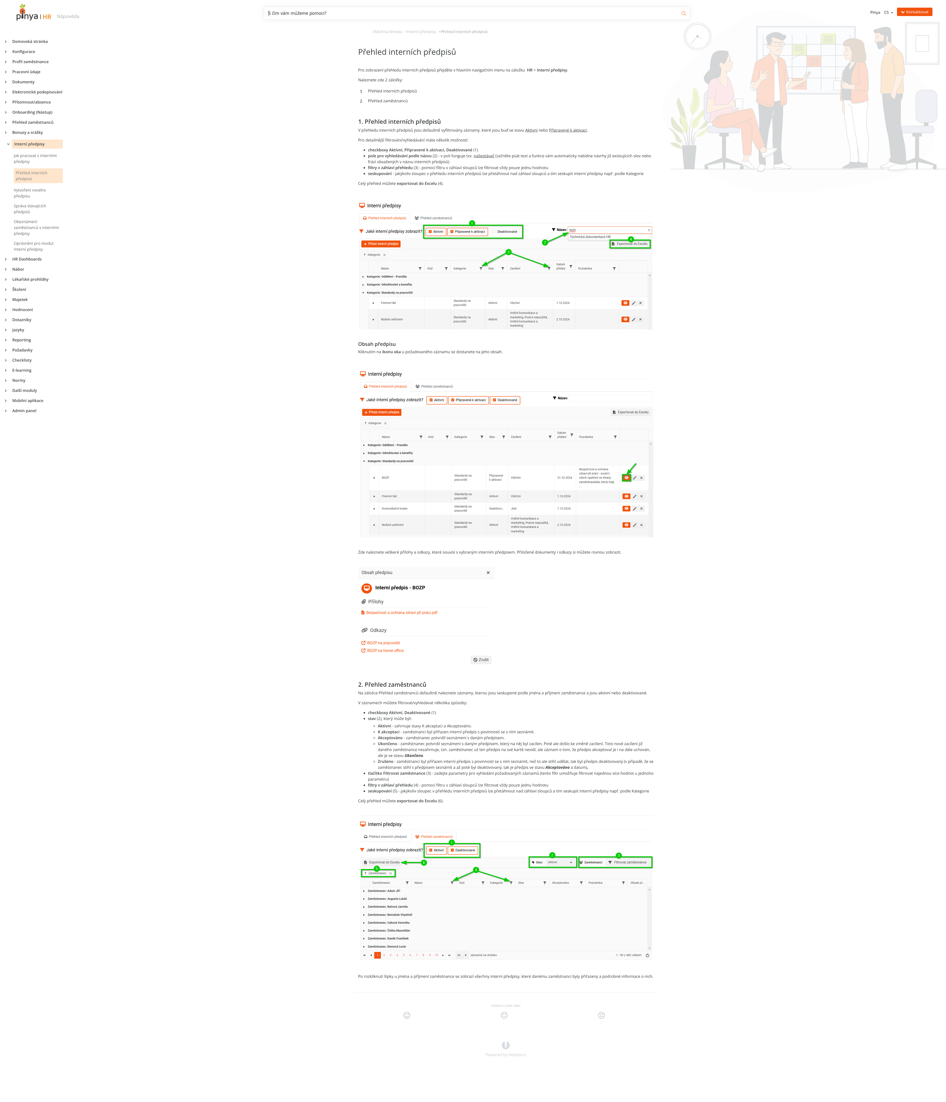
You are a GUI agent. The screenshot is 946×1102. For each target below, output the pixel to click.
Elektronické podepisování (37, 92)
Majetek (20, 299)
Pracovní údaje (26, 71)
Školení (19, 289)
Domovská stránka (30, 41)
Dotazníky (21, 319)
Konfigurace (23, 51)
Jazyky (18, 329)
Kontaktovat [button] (917, 12)
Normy (18, 380)
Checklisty (22, 360)
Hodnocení (22, 309)
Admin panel (24, 410)
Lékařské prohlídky (30, 279)
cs (887, 12)
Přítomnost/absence (31, 102)
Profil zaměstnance (30, 61)
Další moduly (24, 390)
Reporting (21, 340)
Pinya (875, 12)
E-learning (22, 370)
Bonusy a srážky (27, 132)
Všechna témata (387, 31)
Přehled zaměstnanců (32, 122)
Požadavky (22, 350)
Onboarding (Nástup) (32, 112)
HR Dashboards (27, 259)
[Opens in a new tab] (506, 1045)
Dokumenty (23, 82)
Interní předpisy (29, 144)
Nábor (18, 269)
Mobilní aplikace (27, 400)
